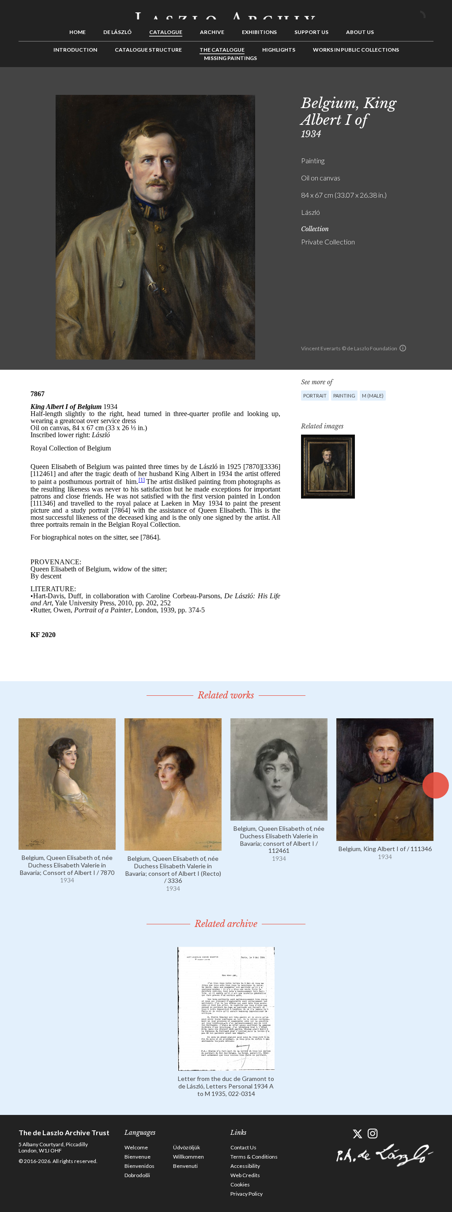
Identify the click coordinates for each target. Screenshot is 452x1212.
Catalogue (165, 32)
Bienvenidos (139, 1166)
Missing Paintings (230, 58)
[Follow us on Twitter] (357, 1133)
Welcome (136, 1147)
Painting (344, 395)
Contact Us (243, 1147)
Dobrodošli (137, 1175)
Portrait (315, 395)
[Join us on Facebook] (341, 1133)
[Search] (426, 12)
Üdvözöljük (186, 1147)
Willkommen (188, 1156)
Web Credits (245, 1175)
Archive (212, 32)
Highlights (278, 49)
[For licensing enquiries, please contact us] (402, 348)
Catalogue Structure (148, 49)
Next (426, 87)
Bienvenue (137, 1156)
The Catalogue (222, 49)
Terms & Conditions (254, 1156)
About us (360, 32)
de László (117, 32)
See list (413, 87)
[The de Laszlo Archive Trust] (226, 11)
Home (77, 32)
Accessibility (245, 1166)
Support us (311, 32)
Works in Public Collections (356, 49)
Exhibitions (259, 32)
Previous (399, 87)
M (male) (373, 395)
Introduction (75, 49)
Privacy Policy (246, 1193)
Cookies (240, 1184)
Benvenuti (185, 1166)
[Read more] (67, 845)
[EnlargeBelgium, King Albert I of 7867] (328, 467)
